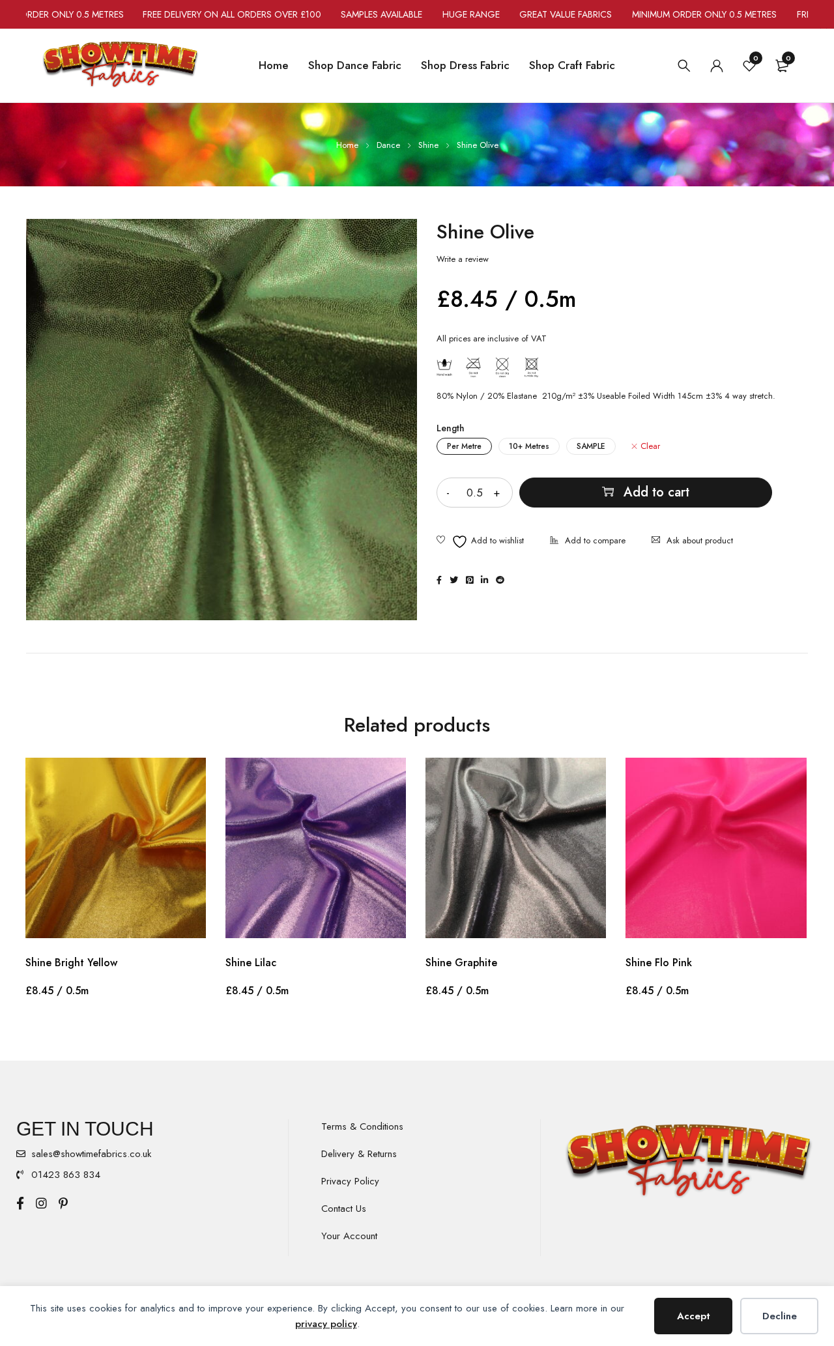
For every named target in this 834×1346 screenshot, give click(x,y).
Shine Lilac (250, 962)
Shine (428, 145)
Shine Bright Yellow (71, 962)
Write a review (463, 259)
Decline (779, 1316)
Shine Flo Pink (659, 962)
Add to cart (656, 492)
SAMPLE (591, 446)
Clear (650, 446)
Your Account (349, 1236)
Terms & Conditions (362, 1126)
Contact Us (343, 1208)
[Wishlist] (480, 542)
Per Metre (464, 446)
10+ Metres (529, 446)
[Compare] (588, 542)
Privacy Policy (350, 1181)
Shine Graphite (461, 962)
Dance (388, 145)
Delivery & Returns (359, 1154)
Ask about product (700, 540)
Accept (693, 1316)
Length (451, 428)
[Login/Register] (717, 65)
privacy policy (326, 1324)
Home (347, 145)
